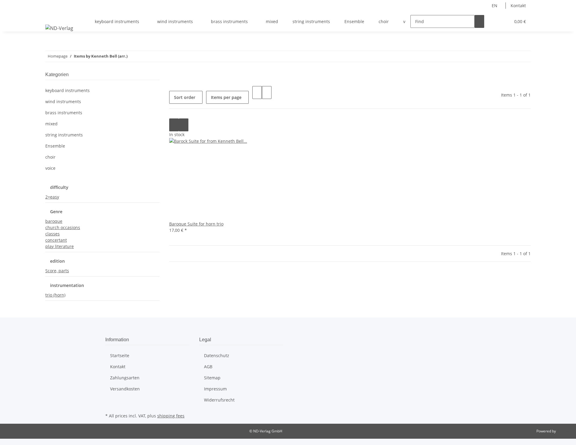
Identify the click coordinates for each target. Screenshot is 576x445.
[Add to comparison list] (174, 124)
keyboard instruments (67, 90)
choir (50, 157)
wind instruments (63, 101)
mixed (51, 124)
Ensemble (55, 146)
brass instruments (63, 112)
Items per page (226, 97)
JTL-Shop (564, 431)
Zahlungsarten (125, 378)
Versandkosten (125, 389)
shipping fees (170, 416)
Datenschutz (216, 355)
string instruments (64, 135)
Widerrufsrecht (219, 400)
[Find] (479, 21)
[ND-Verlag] (59, 28)
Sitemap (212, 378)
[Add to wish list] (183, 124)
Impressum (215, 389)
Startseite (119, 355)
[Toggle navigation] (52, 16)
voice (50, 168)
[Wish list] (503, 21)
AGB (208, 366)
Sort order (184, 97)
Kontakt (518, 5)
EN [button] (495, 5)
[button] (494, 21)
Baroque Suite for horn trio (196, 224)
